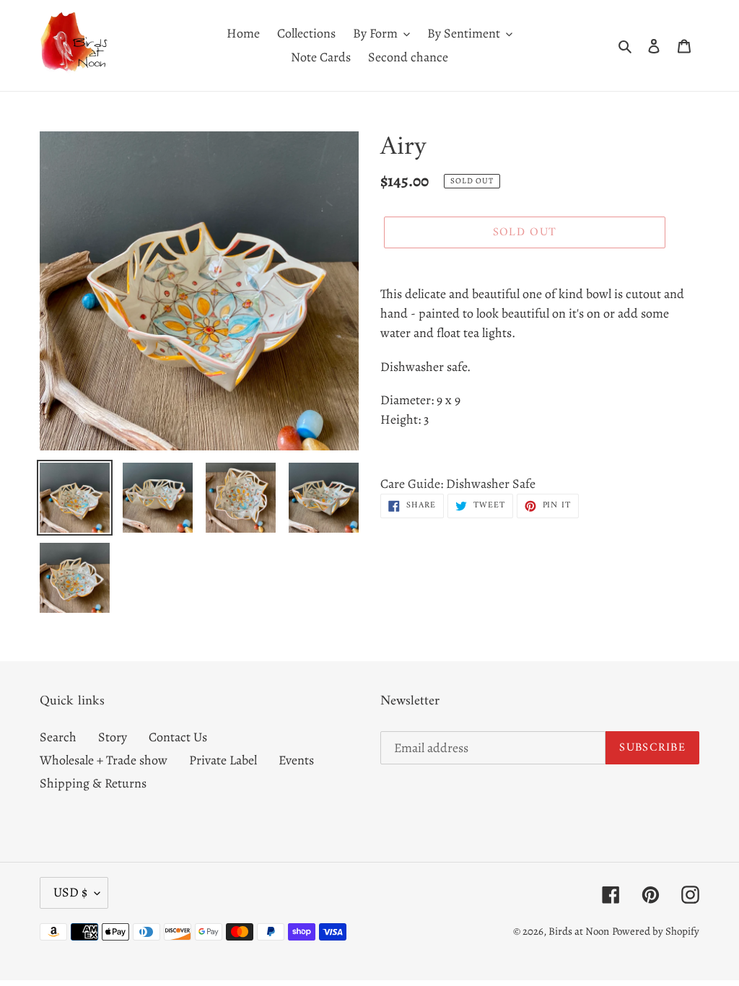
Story (112, 737)
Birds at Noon (578, 931)
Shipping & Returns (93, 783)
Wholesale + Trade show (103, 760)
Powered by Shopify (655, 931)
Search (58, 737)
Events (296, 760)
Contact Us (178, 737)
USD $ (70, 892)
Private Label (223, 760)
